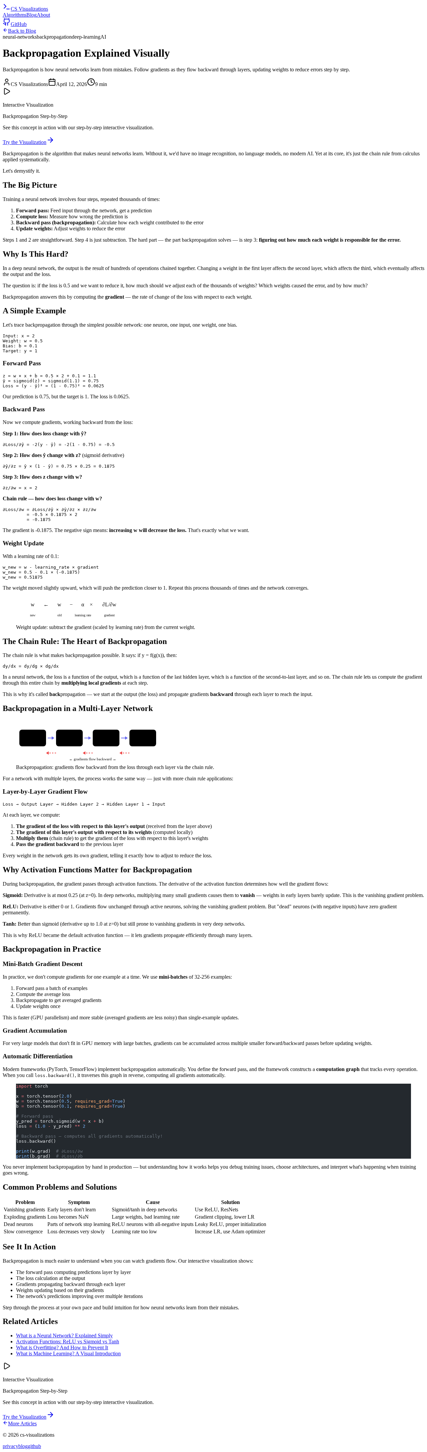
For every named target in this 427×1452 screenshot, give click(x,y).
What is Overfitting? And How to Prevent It (62, 1347)
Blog (31, 15)
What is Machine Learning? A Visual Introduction (68, 1353)
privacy (10, 1446)
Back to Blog (22, 31)
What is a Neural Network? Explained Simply (64, 1335)
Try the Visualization (24, 142)
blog (23, 1446)
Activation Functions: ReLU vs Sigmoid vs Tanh (67, 1341)
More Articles (22, 1423)
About (43, 15)
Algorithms (14, 15)
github (34, 1446)
